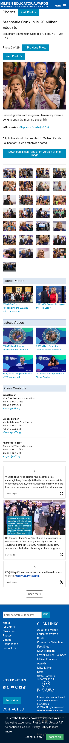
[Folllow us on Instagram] (17, 687)
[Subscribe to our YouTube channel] (12, 687)
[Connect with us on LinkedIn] (21, 687)
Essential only (33, 737)
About (6, 623)
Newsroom (9, 631)
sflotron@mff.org (12, 432)
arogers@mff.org (12, 456)
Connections (10, 644)
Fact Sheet (43, 646)
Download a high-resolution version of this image (34, 153)
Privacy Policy (39, 727)
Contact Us (9, 648)
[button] (34, 482)
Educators (9, 627)
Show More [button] (34, 594)
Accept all (54, 737)
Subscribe (11, 700)
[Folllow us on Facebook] (8, 687)
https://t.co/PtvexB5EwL (27, 575)
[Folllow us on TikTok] (24, 687)
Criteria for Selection (50, 642)
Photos (7, 635)
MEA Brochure (46, 650)
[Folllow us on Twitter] (5, 687)
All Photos (29, 12)
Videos (7, 639)
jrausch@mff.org (11, 408)
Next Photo (12, 56)
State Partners (46, 676)
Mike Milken (44, 667)
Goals (40, 638)
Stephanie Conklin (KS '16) (34, 127)
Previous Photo (36, 47)
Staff (40, 672)
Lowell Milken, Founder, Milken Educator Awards (51, 659)
